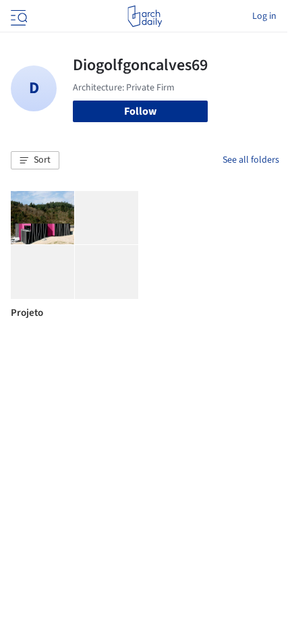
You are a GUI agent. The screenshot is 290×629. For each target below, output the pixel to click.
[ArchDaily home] (144, 16)
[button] (35, 160)
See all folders (251, 160)
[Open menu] (17, 16)
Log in (264, 16)
